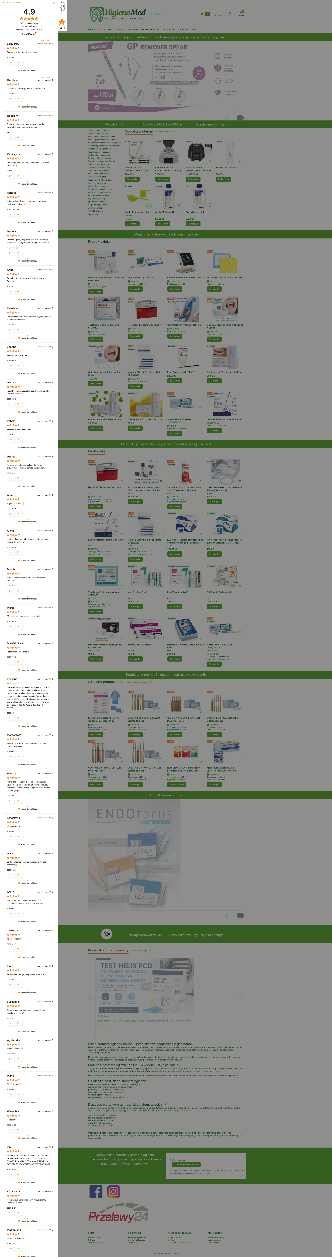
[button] (4, 2)
